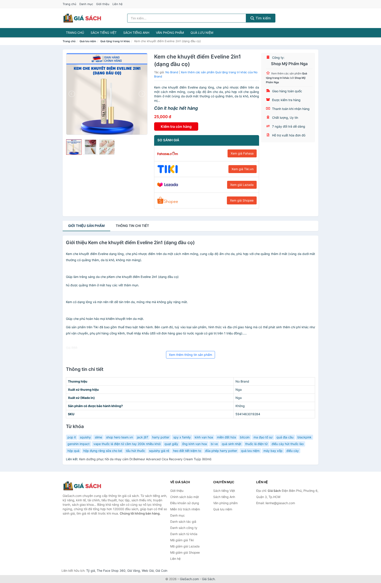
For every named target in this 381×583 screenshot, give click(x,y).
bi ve (214, 444)
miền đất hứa (226, 437)
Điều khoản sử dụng (184, 503)
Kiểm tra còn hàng (176, 126)
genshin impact (78, 444)
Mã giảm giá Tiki (182, 540)
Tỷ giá (90, 570)
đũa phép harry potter (221, 451)
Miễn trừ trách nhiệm (185, 509)
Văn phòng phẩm (170, 32)
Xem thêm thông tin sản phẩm (190, 355)
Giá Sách (208, 579)
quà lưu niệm (250, 451)
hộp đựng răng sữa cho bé (102, 451)
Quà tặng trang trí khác (115, 41)
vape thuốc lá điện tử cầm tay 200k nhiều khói (127, 444)
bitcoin (245, 437)
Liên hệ (117, 4)
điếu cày (292, 451)
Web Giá (148, 570)
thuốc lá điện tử (256, 444)
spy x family (182, 437)
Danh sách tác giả (183, 521)
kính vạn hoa (204, 437)
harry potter (160, 437)
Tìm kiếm (262, 18)
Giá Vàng (133, 570)
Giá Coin (161, 570)
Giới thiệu (102, 4)
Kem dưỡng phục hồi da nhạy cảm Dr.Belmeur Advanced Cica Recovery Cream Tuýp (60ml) (145, 459)
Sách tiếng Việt (104, 32)
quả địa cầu (284, 437)
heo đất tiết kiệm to (187, 451)
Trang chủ (69, 4)
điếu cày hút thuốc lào (288, 444)
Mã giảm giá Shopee (185, 552)
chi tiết (132, 226)
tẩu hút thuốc (135, 451)
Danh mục (86, 4)
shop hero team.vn (119, 437)
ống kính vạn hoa (194, 444)
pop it (71, 437)
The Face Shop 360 (111, 570)
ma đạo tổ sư (263, 437)
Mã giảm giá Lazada (185, 546)
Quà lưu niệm (201, 32)
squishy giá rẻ (159, 451)
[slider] (74, 147)
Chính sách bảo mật (184, 497)
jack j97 (142, 437)
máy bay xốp (272, 451)
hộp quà (73, 451)
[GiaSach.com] (82, 18)
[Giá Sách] (85, 485)
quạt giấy (171, 444)
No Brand (171, 72)
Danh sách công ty (183, 528)
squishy (85, 437)
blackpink (304, 437)
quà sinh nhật (231, 444)
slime (98, 437)
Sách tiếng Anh (136, 32)
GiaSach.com (189, 579)
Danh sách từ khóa (183, 534)
